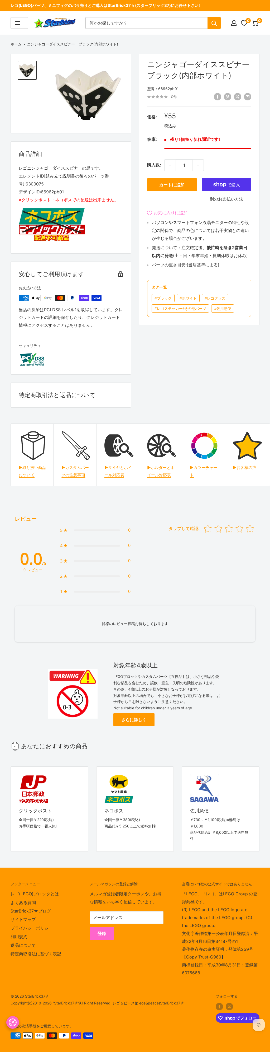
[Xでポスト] (237, 96)
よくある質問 (23, 902)
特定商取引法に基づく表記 (36, 953)
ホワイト (188, 298)
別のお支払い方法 (226, 199)
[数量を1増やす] (198, 165)
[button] (95, 530)
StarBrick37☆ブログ (31, 911)
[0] (255, 23)
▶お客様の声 (244, 467)
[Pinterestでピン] (227, 96)
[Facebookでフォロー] (219, 1006)
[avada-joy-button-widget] (12, 1022)
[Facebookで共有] (217, 96)
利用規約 (19, 936)
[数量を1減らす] (170, 165)
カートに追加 (172, 184)
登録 (102, 933)
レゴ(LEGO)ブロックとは (35, 893)
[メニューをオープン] (19, 23)
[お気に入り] (244, 23)
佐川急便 (222, 308)
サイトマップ (23, 919)
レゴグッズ (215, 298)
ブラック (163, 298)
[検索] (214, 23)
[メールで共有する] (247, 96)
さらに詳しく (134, 719)
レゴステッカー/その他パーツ (180, 308)
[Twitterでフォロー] (229, 1006)
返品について (23, 945)
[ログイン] (234, 23)
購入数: (154, 164)
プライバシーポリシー (32, 928)
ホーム (16, 44)
